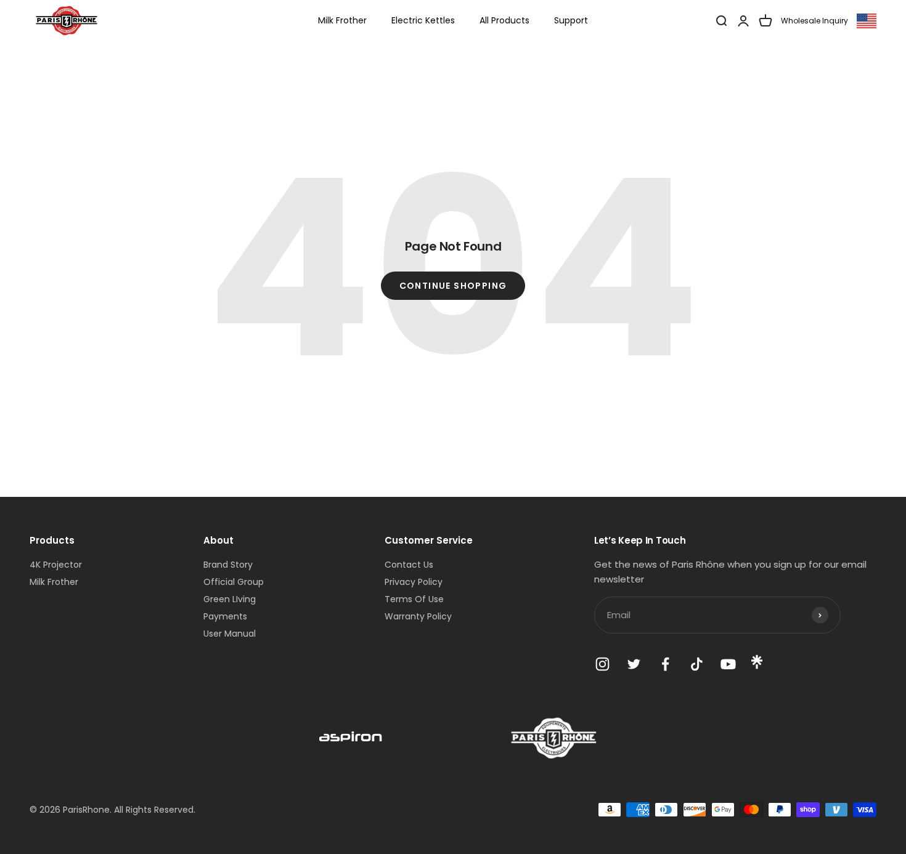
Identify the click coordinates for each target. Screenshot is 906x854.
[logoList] (351, 738)
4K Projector (56, 564)
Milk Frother (342, 20)
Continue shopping (453, 286)
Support (571, 20)
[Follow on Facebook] (665, 664)
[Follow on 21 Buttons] (756, 666)
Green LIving (229, 599)
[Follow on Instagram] (602, 664)
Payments (225, 616)
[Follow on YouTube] (728, 664)
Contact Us (409, 564)
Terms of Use (414, 599)
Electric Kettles (423, 20)
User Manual (229, 633)
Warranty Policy (418, 616)
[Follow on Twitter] (634, 664)
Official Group (233, 582)
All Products (504, 20)
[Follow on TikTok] (696, 664)
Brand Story (228, 564)
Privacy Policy (414, 582)
